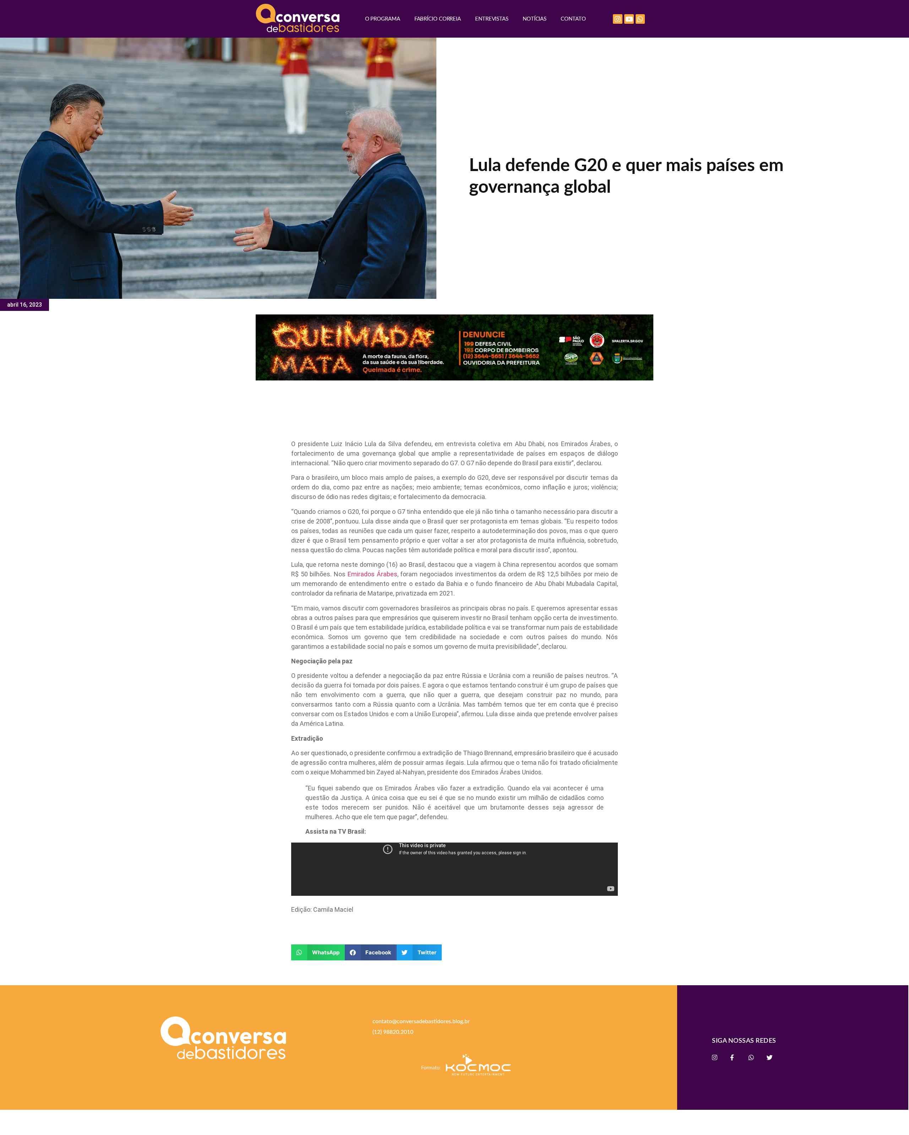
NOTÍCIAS (534, 19)
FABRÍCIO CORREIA (437, 19)
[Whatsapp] (640, 19)
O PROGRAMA (382, 19)
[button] (318, 952)
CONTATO (573, 19)
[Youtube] (629, 19)
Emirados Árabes (372, 574)
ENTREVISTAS (491, 19)
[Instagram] (617, 19)
